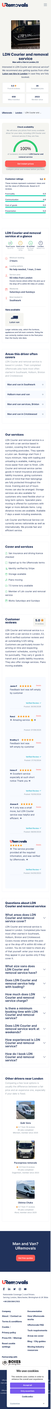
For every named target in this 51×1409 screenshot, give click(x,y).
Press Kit (6, 1338)
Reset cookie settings (8, 1345)
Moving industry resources (35, 1348)
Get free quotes (25, 1258)
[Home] (15, 4)
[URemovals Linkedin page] (9, 1289)
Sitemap (17, 1338)
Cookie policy (27, 1396)
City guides (40, 1341)
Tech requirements (37, 1330)
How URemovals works (35, 1318)
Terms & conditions (12, 1321)
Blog (29, 1341)
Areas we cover (35, 1335)
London (18, 112)
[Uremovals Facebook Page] (4, 1289)
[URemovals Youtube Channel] (25, 1289)
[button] (45, 4)
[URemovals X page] (14, 1289)
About (5, 1316)
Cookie (5, 1327)
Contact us (15, 1316)
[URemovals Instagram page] (20, 1289)
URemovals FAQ (35, 1325)
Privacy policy (9, 1332)
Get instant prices (25, 164)
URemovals (7, 112)
